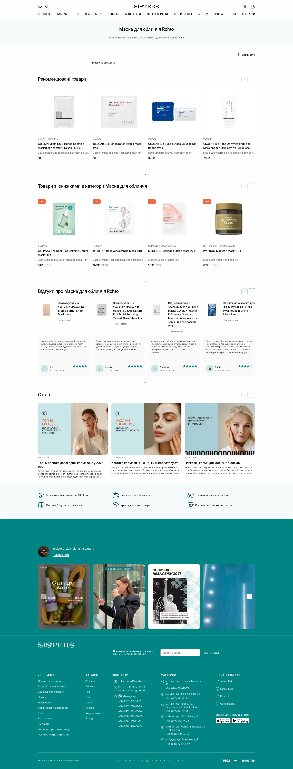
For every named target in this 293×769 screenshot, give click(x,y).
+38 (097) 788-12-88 (130, 706)
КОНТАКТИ (248, 14)
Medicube (153, 246)
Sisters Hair (226, 681)
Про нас (42, 697)
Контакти (43, 723)
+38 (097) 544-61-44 (177, 721)
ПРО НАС (219, 14)
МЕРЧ (98, 14)
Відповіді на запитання (51, 691)
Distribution (226, 696)
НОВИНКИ (114, 14)
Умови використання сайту (53, 729)
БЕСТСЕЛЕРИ (133, 14)
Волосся (90, 681)
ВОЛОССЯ (44, 14)
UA (40, 6)
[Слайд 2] (146, 382)
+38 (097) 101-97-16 (176, 711)
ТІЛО (76, 14)
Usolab (97, 139)
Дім (87, 697)
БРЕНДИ (203, 14)
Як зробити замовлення (51, 686)
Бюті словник (45, 718)
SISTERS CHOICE (183, 14)
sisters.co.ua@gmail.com (131, 681)
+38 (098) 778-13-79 (177, 688)
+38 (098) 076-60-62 (177, 744)
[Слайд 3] (148, 382)
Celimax (42, 246)
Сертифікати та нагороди (53, 707)
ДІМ (87, 14)
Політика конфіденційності (53, 734)
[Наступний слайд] (252, 79)
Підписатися (61, 554)
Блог (40, 713)
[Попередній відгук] (244, 291)
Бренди (89, 718)
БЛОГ (233, 14)
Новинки (90, 707)
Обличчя (90, 686)
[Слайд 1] (144, 382)
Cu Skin (42, 139)
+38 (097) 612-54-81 (129, 701)
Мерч (88, 702)
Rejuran (97, 246)
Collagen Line (168, 246)
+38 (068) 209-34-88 (177, 733)
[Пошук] (47, 6)
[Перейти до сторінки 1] (145, 174)
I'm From (207, 246)
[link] (253, 6)
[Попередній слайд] (244, 79)
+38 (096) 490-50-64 (130, 726)
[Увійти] (245, 6)
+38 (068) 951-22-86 (130, 721)
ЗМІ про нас (44, 702)
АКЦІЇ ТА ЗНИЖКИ (157, 14)
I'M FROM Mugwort (224, 246)
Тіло (87, 691)
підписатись (212, 652)
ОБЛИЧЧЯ (61, 14)
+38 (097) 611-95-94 (176, 698)
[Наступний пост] (249, 596)
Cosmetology (227, 703)
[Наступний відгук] (252, 291)
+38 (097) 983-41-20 (130, 711)
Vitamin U (53, 139)
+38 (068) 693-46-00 (130, 716)
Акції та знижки (94, 713)
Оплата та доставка (49, 681)
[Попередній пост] (43, 596)
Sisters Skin (226, 688)
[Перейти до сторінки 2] (147, 174)
